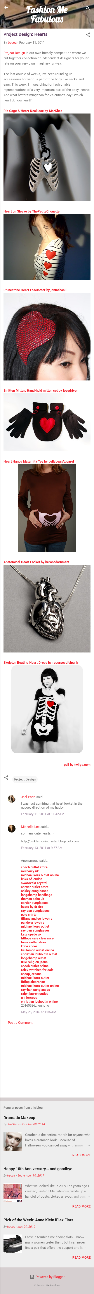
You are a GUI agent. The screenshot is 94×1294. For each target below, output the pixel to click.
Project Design (14, 53)
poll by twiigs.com (77, 765)
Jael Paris (28, 797)
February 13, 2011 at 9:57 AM (42, 848)
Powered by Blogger (49, 1277)
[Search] (88, 9)
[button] (88, 35)
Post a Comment (20, 1023)
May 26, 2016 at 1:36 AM (38, 1012)
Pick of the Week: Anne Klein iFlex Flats (38, 1220)
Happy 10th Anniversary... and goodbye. (38, 1168)
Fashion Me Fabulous (47, 14)
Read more (81, 1155)
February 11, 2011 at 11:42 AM (42, 814)
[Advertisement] (47, 1059)
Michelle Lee (30, 827)
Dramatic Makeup (19, 1117)
